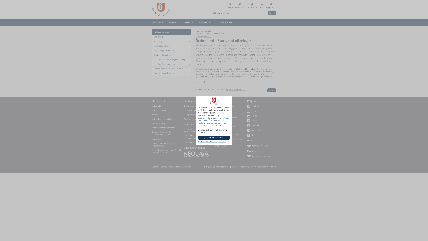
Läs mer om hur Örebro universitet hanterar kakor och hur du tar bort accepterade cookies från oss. (213, 122)
